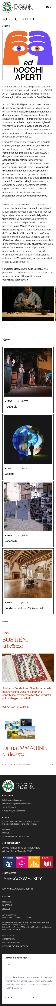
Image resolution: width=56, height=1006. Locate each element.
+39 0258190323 (9, 807)
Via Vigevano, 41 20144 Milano (13, 811)
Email (7, 965)
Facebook (7, 905)
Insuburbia (11, 407)
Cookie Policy (8, 939)
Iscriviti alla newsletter (15, 889)
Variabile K (11, 541)
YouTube (6, 909)
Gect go (9, 474)
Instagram (7, 902)
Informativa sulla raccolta (15, 946)
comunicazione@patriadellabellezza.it (17, 804)
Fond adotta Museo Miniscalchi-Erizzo (27, 608)
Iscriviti (9, 998)
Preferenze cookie (11, 943)
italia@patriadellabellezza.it (13, 800)
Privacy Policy (9, 936)
